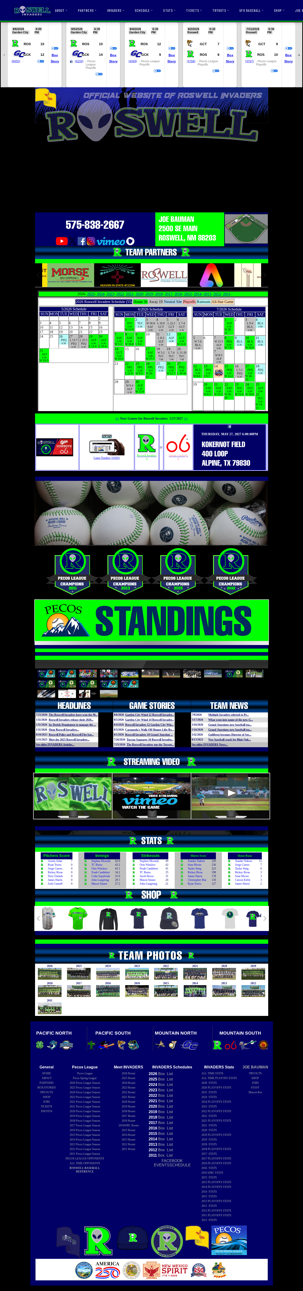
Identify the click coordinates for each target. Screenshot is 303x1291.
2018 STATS (209, 1144)
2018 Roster (128, 1111)
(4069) (133, 61)
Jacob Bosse (147, 876)
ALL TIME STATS (212, 1073)
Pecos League (85, 1073)
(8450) (16, 61)
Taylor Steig (194, 868)
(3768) (191, 61)
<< (117, 418)
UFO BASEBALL (250, 10)
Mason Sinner (99, 883)
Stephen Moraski (101, 861)
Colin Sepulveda (100, 876)
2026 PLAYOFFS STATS (216, 1087)
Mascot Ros (255, 1092)
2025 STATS (209, 1092)
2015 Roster (128, 1130)
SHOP (278, 10)
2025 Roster (128, 1078)
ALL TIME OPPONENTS (85, 1163)
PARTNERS (86, 10)
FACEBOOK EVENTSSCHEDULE (172, 1163)
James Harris (55, 880)
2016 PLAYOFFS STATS (216, 1163)
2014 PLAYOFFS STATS (216, 1187)
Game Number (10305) (107, 458)
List (169, 1074)
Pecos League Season (85, 1083)
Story (55, 61)
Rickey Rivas (55, 872)
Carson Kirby (242, 880)
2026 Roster (128, 1073)
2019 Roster (128, 1106)
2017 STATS (209, 1153)
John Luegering (100, 880)
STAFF (255, 1087)
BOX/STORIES (46, 1087)
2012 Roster (128, 1144)
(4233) (79, 61)
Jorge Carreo (55, 868)
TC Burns (96, 864)
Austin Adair (55, 861)
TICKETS (192, 10)
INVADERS (114, 10)
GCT (203, 44)
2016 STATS (209, 1168)
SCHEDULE (142, 10)
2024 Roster (128, 1083)
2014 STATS (209, 1191)
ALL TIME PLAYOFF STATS (219, 1078)
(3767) (249, 61)
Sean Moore (194, 864)
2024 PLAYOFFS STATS (216, 1101)
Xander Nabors (196, 861)
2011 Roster (128, 1149)
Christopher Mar (197, 880)
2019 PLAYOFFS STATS (216, 1135)
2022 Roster (128, 1092)
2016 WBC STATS (212, 1172)
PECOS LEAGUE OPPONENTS (85, 1158)
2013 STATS (209, 1196)
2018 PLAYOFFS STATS (216, 1149)
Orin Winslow (99, 868)
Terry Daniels (55, 876)
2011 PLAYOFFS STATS (216, 1215)
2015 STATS (209, 1177)
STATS (168, 10)
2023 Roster (128, 1087)
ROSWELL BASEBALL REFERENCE (85, 1169)
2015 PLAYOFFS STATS (216, 1182)
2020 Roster (128, 1101)
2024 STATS (209, 1097)
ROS (27, 44)
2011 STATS (209, 1220)
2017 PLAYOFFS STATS (216, 1158)
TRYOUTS (219, 10)
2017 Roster (128, 1116)
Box (55, 55)
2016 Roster (128, 1120)
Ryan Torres (55, 864)
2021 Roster (128, 1097)
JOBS (46, 1101)
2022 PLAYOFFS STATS (216, 1111)
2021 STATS (209, 1125)
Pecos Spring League (85, 1078)
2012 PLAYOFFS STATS (216, 1210)
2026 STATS (209, 1083)
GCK (27, 55)
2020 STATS (209, 1130)
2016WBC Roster (129, 1125)
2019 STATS (209, 1139)
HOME (46, 1073)
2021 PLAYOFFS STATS (216, 1120)
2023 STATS (209, 1106)
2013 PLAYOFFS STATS (216, 1201)
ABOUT (60, 10)
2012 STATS (209, 1206)
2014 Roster (128, 1135)
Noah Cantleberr (100, 872)
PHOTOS (46, 1111)
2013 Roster (128, 1139)
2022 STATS (209, 1116)
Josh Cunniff (55, 883)
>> (186, 418)
